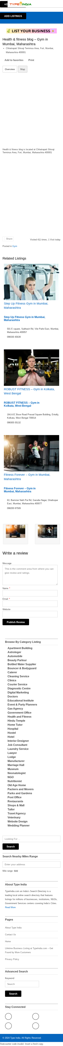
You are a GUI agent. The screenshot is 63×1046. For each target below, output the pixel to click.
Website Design (18, 821)
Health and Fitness (19, 716)
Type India (15, 1038)
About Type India (13, 927)
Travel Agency (17, 813)
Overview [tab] (10, 69)
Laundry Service (18, 749)
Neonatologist (17, 773)
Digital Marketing (18, 692)
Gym (14, 246)
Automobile (15, 656)
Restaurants (15, 801)
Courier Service (17, 684)
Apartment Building (20, 648)
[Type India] (28, 3)
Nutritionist (15, 781)
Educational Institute (21, 700)
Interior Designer (18, 740)
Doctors (13, 696)
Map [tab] (22, 69)
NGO (11, 777)
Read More (10, 907)
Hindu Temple (16, 720)
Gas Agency (15, 708)
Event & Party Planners (22, 704)
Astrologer (14, 652)
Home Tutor (15, 724)
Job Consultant (17, 744)
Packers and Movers (21, 789)
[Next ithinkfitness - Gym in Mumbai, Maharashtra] (47, 534)
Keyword (9, 978)
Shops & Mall (16, 805)
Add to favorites (14, 60)
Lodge (12, 757)
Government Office (19, 712)
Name (6, 588)
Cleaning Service (18, 676)
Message (7, 563)
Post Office (15, 797)
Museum (13, 769)
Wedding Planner (19, 825)
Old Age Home (17, 785)
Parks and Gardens (20, 793)
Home (8, 941)
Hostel (12, 732)
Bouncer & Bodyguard (22, 668)
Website (6, 609)
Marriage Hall (16, 765)
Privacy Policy (12, 959)
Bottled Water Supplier (22, 664)
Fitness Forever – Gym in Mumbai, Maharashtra (27, 477)
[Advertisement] (31, 108)
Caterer (12, 672)
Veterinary (14, 817)
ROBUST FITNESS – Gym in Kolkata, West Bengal (29, 391)
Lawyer (12, 753)
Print (31, 60)
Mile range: (8, 871)
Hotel (11, 736)
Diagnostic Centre (19, 688)
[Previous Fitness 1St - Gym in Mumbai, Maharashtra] (15, 534)
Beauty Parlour (17, 660)
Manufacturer (16, 761)
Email (6, 599)
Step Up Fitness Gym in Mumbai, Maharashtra (26, 305)
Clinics (12, 680)
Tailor (11, 809)
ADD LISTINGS (13, 16)
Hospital (13, 728)
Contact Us (10, 934)
